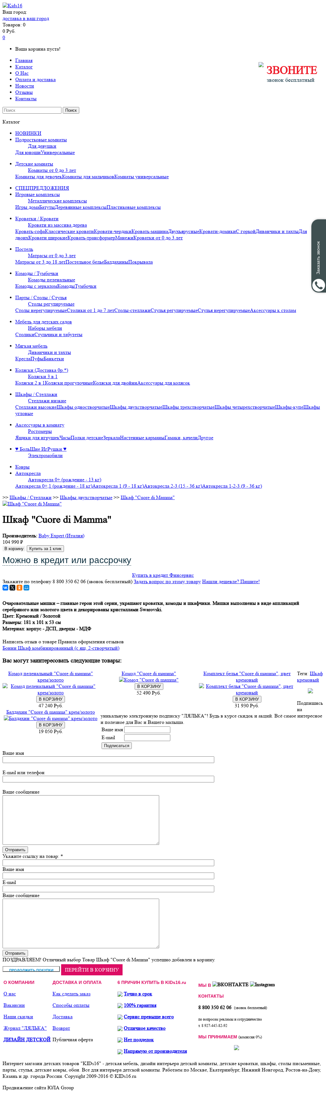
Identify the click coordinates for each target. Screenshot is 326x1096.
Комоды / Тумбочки (36, 273)
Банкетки (54, 359)
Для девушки (42, 146)
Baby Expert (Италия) (61, 536)
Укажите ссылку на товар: (31, 856)
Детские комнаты (34, 164)
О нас (10, 994)
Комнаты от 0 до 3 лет (52, 170)
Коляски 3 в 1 (43, 376)
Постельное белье (85, 262)
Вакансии (14, 1005)
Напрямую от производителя (155, 1051)
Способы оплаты (71, 1005)
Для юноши (28, 152)
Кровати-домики (217, 231)
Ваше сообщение (21, 792)
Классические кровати (69, 231)
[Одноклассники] (19, 587)
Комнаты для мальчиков (88, 176)
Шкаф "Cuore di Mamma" (148, 497)
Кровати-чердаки (112, 231)
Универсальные (58, 152)
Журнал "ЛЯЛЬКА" (25, 1028)
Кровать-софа (30, 231)
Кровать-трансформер (91, 238)
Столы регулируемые (51, 304)
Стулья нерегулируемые (224, 310)
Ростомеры (40, 431)
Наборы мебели (45, 328)
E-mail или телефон (24, 772)
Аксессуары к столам (273, 310)
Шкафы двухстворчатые (136, 407)
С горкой (246, 231)
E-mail (108, 737)
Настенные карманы (142, 438)
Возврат (61, 1028)
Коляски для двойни (115, 383)
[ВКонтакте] (5, 587)
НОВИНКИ (28, 133)
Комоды (66, 286)
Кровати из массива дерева (57, 225)
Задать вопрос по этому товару (167, 581)
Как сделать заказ (71, 994)
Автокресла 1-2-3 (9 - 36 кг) (232, 486)
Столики (24, 334)
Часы (65, 438)
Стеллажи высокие (36, 407)
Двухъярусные (183, 231)
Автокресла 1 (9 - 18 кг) (118, 486)
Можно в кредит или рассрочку (67, 560)
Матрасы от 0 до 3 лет (52, 255)
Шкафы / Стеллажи (36, 394)
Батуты (47, 207)
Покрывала (140, 262)
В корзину (14, 548)
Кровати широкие (47, 238)
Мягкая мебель (31, 346)
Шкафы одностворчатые (83, 407)
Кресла (23, 359)
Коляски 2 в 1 (30, 383)
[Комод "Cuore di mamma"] (149, 680)
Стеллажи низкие (47, 401)
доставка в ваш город (26, 18)
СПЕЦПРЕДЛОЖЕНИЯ (42, 188)
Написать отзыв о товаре (30, 642)
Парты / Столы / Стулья (41, 297)
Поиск (71, 110)
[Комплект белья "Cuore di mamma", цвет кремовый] (247, 692)
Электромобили (45, 455)
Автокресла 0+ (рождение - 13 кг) (64, 480)
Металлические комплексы (57, 201)
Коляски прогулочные (69, 383)
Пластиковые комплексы (134, 207)
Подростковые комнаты (41, 140)
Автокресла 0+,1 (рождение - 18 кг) (53, 486)
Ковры (22, 467)
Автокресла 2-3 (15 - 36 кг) (173, 486)
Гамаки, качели (181, 438)
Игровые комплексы (37, 194)
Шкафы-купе (289, 407)
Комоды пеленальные (51, 280)
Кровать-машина (149, 231)
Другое (205, 438)
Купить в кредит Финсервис (163, 575)
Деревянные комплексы (81, 207)
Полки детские (87, 438)
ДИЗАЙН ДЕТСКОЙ (27, 1039)
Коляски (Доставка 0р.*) (41, 370)
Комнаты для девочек (38, 176)
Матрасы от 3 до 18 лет (40, 262)
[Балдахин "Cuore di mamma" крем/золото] (50, 718)
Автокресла (28, 473)
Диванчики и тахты (277, 231)
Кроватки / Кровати (37, 219)
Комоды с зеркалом (36, 286)
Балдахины (116, 262)
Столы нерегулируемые (41, 310)
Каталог (24, 67)
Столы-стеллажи (132, 310)
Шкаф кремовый (310, 676)
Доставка (63, 1017)
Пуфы (37, 359)
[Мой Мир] (26, 587)
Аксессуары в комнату (39, 425)
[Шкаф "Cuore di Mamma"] (32, 504)
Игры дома (27, 207)
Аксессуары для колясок (163, 383)
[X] (12, 587)
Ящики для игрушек (37, 438)
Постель (24, 249)
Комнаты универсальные (141, 176)
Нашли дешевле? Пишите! (231, 581)
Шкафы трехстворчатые (188, 407)
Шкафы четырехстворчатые (245, 407)
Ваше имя (112, 729)
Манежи (124, 238)
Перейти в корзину (92, 970)
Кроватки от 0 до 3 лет (158, 238)
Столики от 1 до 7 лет (90, 310)
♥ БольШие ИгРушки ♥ (41, 449)
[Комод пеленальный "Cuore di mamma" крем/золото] (51, 692)
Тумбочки (85, 286)
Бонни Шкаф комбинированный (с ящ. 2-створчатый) (61, 648)
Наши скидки (18, 1017)
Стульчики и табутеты (58, 334)
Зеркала (111, 438)
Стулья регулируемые (174, 310)
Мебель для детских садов (43, 322)
